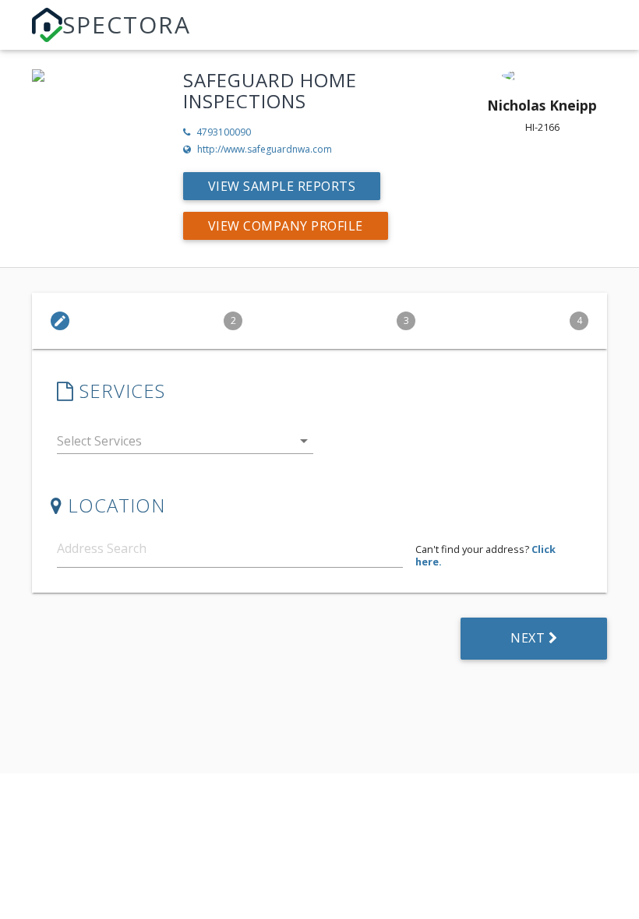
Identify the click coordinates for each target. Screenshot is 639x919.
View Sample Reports (282, 186)
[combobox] (185, 444)
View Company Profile (285, 225)
